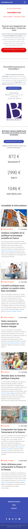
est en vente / (14, 17)
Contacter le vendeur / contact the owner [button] (14, 49)
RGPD (14, 505)
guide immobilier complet (14, 311)
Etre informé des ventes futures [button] (13, 141)
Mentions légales (14, 501)
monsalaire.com (14, 12)
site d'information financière (11, 343)
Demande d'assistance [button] (13, 88)
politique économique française (9, 251)
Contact (14, 508)
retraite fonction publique (8, 393)
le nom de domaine (14, 8)
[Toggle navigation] (25, 2)
